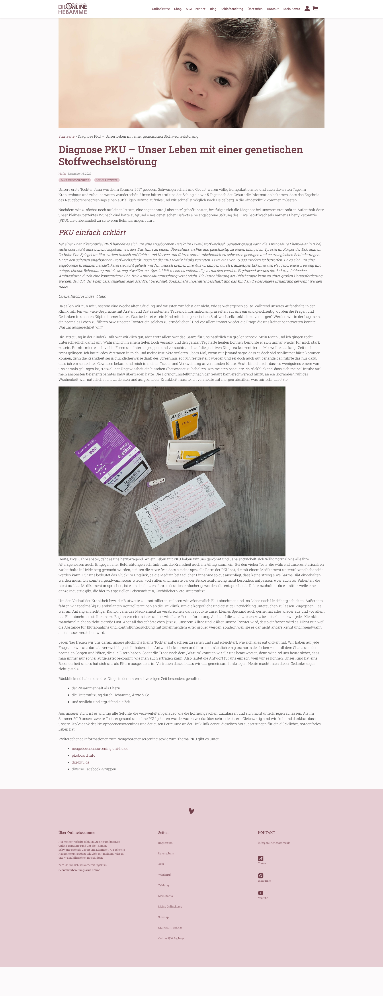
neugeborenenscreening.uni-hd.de (100, 748)
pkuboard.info (83, 755)
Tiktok (262, 863)
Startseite (66, 136)
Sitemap (163, 917)
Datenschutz (166, 853)
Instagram (264, 880)
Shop (178, 9)
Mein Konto (291, 9)
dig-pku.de (80, 762)
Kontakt (273, 9)
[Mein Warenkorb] (315, 9)
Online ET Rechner (170, 927)
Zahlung (163, 885)
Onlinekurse (161, 9)
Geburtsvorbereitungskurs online (79, 870)
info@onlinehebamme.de (274, 842)
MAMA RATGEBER (106, 180)
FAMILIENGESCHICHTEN (75, 180)
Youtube (263, 898)
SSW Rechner (195, 9)
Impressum (165, 842)
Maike (62, 173)
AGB (161, 864)
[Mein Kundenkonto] (307, 8)
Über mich (255, 9)
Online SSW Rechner (171, 938)
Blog (213, 9)
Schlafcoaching (232, 9)
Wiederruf (164, 874)
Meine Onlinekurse (170, 906)
